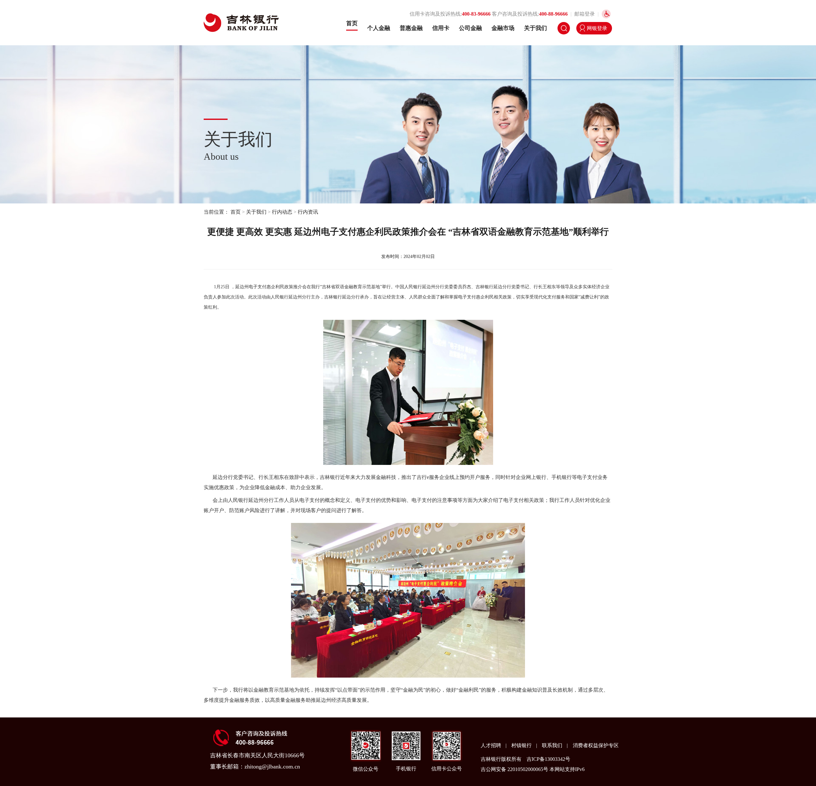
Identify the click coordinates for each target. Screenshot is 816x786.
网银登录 (597, 28)
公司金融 (470, 28)
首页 (352, 23)
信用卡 (440, 28)
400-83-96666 (476, 14)
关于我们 (535, 28)
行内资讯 (308, 212)
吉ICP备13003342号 (548, 759)
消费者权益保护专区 (596, 745)
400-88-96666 (553, 14)
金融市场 (503, 28)
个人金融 (378, 28)
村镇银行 (522, 745)
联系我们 (553, 745)
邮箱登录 (584, 14)
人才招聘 (491, 745)
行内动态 (282, 212)
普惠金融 (411, 28)
